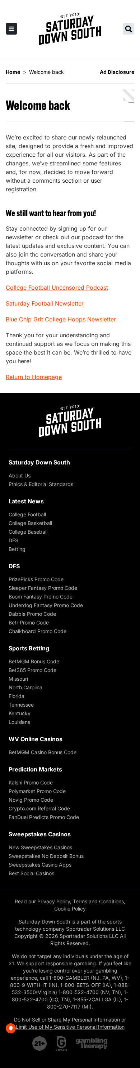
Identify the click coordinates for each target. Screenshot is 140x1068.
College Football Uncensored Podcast (57, 287)
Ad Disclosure (117, 72)
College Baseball (28, 532)
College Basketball (30, 523)
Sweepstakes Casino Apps (40, 865)
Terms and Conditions (98, 901)
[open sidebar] (11, 29)
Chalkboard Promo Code (37, 631)
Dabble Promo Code (32, 614)
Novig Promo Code (31, 800)
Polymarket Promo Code (37, 791)
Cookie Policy (70, 908)
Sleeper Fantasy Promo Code (43, 588)
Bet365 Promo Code (32, 670)
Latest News (26, 501)
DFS (13, 540)
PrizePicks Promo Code (36, 579)
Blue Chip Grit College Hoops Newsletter (61, 319)
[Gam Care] (61, 1043)
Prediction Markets (35, 769)
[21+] (39, 1043)
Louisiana (20, 722)
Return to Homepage (34, 377)
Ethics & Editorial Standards (41, 484)
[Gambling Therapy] (92, 1043)
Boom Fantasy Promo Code (41, 596)
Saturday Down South (39, 462)
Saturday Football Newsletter (45, 303)
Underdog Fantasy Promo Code (46, 605)
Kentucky (20, 713)
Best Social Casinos (31, 873)
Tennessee (21, 705)
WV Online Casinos (35, 739)
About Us (20, 475)
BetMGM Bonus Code (34, 661)
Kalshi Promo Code (31, 782)
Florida (16, 696)
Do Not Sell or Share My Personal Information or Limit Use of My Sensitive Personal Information (70, 1023)
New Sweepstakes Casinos (40, 847)
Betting (17, 549)
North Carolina (25, 687)
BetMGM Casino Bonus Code (42, 752)
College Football (27, 514)
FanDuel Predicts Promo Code (44, 817)
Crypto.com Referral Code (39, 808)
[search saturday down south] (128, 29)
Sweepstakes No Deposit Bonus (46, 856)
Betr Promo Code (29, 622)
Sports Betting (29, 648)
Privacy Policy (53, 901)
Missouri (18, 679)
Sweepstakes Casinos (40, 834)
